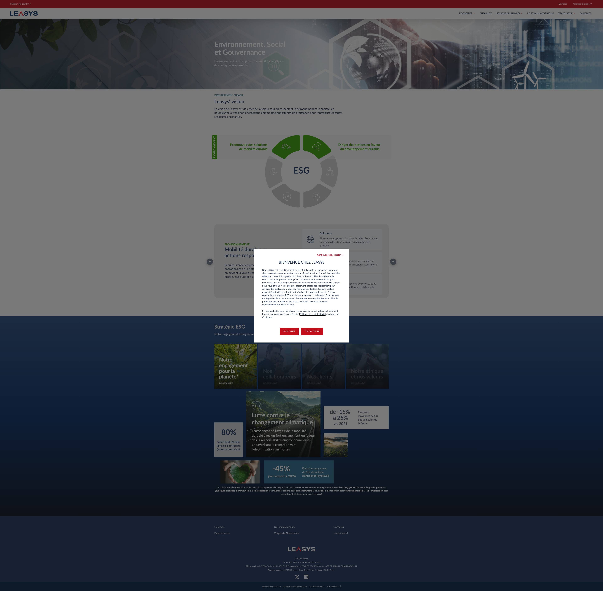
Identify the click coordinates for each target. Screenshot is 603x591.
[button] (330, 255)
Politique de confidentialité (313, 314)
